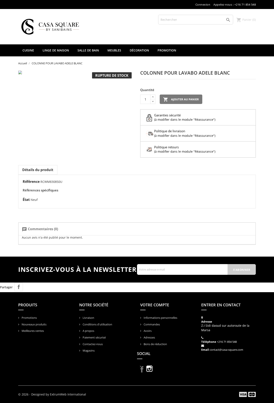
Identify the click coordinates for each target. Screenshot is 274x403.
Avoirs (147, 331)
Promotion (167, 50)
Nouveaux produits (33, 324)
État (26, 199)
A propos (88, 331)
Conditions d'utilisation (97, 324)
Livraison (88, 318)
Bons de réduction (155, 344)
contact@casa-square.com (226, 350)
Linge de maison (56, 50)
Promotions (29, 318)
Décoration (139, 50)
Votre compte (154, 304)
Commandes (151, 324)
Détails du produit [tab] (37, 169)
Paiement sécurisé (94, 337)
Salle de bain (88, 50)
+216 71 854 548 (227, 342)
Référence (31, 181)
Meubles (114, 50)
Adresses (149, 337)
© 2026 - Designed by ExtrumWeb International (52, 394)
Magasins (88, 350)
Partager (18, 287)
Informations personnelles (160, 318)
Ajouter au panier (181, 99)
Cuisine (28, 50)
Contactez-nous (92, 344)
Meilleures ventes (32, 331)
